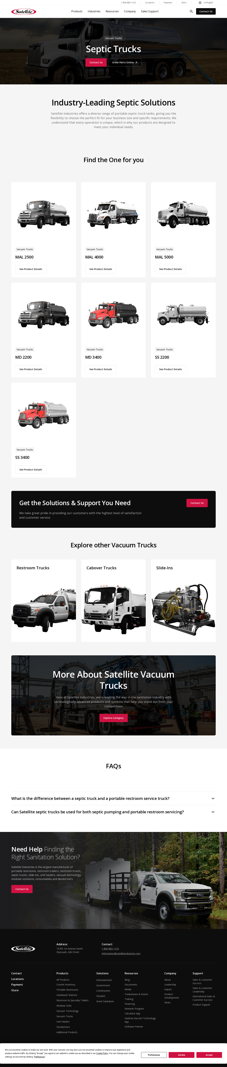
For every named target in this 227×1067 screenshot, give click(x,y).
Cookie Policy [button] (102, 1053)
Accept (209, 1055)
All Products (63, 979)
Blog (127, 979)
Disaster (100, 996)
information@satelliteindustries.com (121, 953)
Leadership (170, 984)
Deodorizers (63, 1026)
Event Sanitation (105, 1001)
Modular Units (64, 1005)
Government (103, 985)
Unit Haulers (63, 1021)
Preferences (154, 1055)
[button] (206, 2)
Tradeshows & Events (136, 994)
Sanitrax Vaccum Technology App (140, 1020)
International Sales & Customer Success (204, 998)
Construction (103, 990)
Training (129, 999)
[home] (23, 11)
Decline (181, 1055)
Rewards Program (134, 1008)
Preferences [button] (39, 1057)
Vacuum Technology (67, 1011)
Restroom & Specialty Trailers (73, 1000)
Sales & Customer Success (202, 981)
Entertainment (104, 980)
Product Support (201, 1004)
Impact (168, 989)
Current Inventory (66, 984)
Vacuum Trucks (65, 1016)
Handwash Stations (67, 995)
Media (128, 989)
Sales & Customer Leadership (202, 989)
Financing (130, 1003)
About (167, 979)
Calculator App (132, 1013)
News (167, 1002)
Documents (131, 984)
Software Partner (134, 1026)
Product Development (171, 996)
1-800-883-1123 (110, 948)
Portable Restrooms (67, 989)
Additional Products (67, 1032)
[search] (191, 11)
